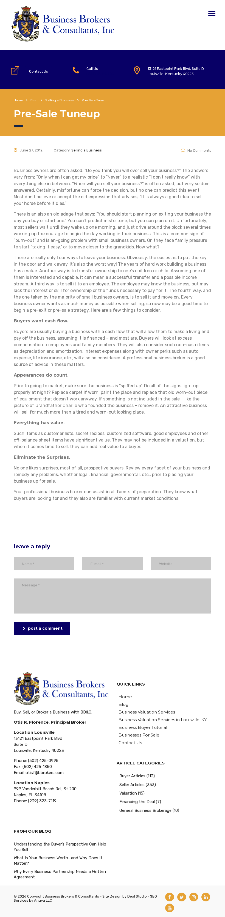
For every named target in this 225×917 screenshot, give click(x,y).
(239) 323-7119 (42, 800)
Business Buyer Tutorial (143, 727)
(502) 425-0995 (100, 74)
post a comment (45, 628)
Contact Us (38, 71)
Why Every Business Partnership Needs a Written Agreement (60, 874)
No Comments (199, 150)
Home (18, 100)
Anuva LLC (43, 900)
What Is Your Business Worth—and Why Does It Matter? (58, 860)
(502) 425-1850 (37, 766)
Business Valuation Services (147, 712)
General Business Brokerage (145, 810)
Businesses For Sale (139, 735)
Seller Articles (132, 784)
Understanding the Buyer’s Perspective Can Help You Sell (60, 847)
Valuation (128, 793)
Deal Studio (137, 896)
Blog (123, 704)
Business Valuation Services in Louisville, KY (163, 719)
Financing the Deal (137, 801)
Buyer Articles (132, 775)
